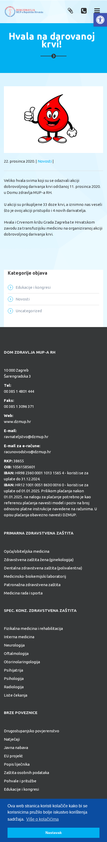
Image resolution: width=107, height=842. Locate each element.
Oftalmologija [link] (16, 653)
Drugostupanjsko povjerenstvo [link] (31, 731)
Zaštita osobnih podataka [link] (26, 772)
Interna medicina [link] (19, 637)
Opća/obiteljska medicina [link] (26, 551)
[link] (100, 20)
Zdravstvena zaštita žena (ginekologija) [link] (38, 559)
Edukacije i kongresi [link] (33, 287)
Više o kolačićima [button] (42, 819)
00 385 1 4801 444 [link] (19, 391)
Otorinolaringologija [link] (22, 662)
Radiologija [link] (14, 687)
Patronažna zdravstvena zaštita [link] (32, 584)
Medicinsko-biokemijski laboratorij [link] (35, 576)
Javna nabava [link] (16, 747)
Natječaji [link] (12, 739)
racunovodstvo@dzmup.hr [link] (27, 452)
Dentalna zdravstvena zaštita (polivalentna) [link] (43, 568)
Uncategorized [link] (29, 311)
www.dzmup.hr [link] (17, 421)
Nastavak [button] (53, 833)
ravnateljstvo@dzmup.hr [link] (26, 436)
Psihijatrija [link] (13, 670)
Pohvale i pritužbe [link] (20, 781)
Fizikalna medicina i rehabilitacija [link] (33, 628)
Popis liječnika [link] (17, 764)
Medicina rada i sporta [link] (23, 593)
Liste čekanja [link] (15, 695)
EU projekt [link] (13, 756)
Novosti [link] (45, 161)
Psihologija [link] (14, 678)
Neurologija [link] (14, 645)
